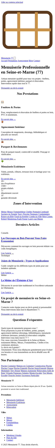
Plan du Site (11, 438)
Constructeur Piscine (43, 366)
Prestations (12, 61)
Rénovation (11, 407)
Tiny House (15, 371)
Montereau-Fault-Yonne (17, 219)
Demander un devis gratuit (12, 88)
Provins (26, 214)
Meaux (10, 212)
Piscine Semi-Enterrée (37, 368)
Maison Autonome (28, 371)
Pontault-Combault (41, 212)
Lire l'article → (7, 253)
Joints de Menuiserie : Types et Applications (25, 260)
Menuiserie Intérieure (15, 400)
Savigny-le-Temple (9, 214)
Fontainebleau (19, 212)
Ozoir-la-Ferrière (21, 216)
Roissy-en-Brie (7, 216)
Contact (37, 61)
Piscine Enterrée (20, 368)
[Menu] (15, 58)
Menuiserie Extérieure (15, 402)
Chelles (29, 212)
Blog (31, 61)
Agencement (23, 61)
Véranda (9, 373)
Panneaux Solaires (21, 373)
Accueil (4, 61)
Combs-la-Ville (35, 216)
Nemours (34, 214)
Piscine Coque (7, 368)
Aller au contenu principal (12, 2)
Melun (4, 212)
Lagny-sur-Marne (35, 219)
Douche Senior (14, 375)
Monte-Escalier (35, 373)
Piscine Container (8, 366)
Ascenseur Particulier (30, 375)
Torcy (20, 214)
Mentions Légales (13, 435)
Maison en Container (25, 366)
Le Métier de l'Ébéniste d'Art (17, 280)
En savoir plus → (8, 119)
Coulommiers (44, 214)
